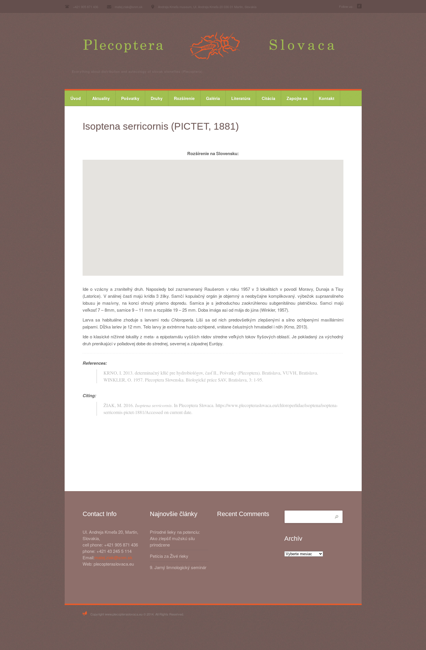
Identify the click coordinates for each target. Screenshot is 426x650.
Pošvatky (130, 98)
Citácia (268, 98)
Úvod (75, 98)
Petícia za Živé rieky (169, 556)
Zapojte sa (297, 98)
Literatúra (240, 98)
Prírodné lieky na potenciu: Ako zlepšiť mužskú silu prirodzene (175, 538)
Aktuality (101, 98)
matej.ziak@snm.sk (113, 557)
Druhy (157, 98)
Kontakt (326, 98)
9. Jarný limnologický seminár (178, 567)
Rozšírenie (184, 98)
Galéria (213, 98)
